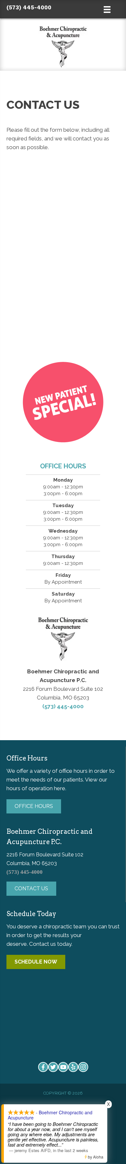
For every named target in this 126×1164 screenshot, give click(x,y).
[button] (33, 806)
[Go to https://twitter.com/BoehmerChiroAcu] (53, 1067)
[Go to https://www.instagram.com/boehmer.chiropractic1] (83, 1067)
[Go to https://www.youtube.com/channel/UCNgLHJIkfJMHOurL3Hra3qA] (63, 1067)
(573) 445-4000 (28, 7)
